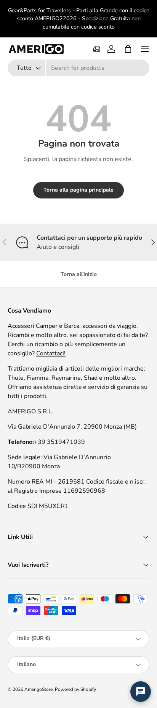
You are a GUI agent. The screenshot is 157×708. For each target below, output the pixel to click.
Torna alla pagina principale (78, 190)
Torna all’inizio (79, 274)
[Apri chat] (140, 691)
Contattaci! (51, 353)
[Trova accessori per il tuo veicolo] (97, 48)
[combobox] (78, 68)
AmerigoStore (38, 689)
